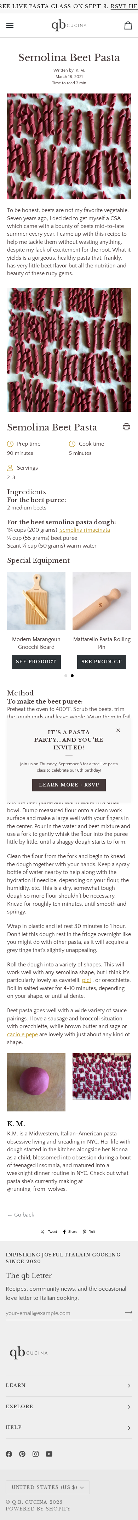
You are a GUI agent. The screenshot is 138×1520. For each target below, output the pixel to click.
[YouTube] (49, 1454)
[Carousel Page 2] (72, 675)
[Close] (121, 727)
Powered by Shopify (38, 1509)
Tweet (52, 1232)
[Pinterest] (22, 1454)
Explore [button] (19, 1406)
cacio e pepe (22, 1034)
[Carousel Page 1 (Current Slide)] (65, 675)
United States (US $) (44, 1487)
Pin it (91, 1232)
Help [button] (14, 1427)
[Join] (126, 1312)
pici (86, 980)
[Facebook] (9, 1454)
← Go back (20, 1215)
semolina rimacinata (84, 530)
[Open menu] (16, 25)
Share (72, 1232)
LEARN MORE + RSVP (69, 785)
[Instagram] (36, 1454)
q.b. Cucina (29, 1502)
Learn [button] (16, 1385)
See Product (46, 661)
